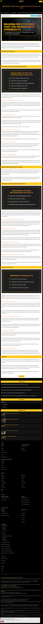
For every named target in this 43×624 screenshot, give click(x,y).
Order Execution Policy (5, 542)
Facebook (23, 515)
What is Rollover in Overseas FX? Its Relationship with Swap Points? (13, 392)
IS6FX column (39, 15)
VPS (2, 490)
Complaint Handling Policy (6, 548)
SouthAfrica (5, 529)
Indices (2, 450)
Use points (3, 562)
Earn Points (3, 560)
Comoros (4, 527)
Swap (2, 465)
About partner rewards (26, 502)
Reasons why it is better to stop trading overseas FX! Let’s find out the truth (14, 384)
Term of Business (3, 577)
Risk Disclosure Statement (6, 546)
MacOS (2, 480)
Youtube (23, 519)
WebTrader (3, 486)
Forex (2, 446)
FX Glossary (4, 406)
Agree (2, 621)
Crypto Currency (4, 456)
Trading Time (3, 469)
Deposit (23, 448)
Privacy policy (3, 534)
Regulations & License (5, 515)
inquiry (2, 570)
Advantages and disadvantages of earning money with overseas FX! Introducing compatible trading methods (20, 387)
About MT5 (23, 476)
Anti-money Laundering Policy (13, 577)
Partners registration (5, 497)
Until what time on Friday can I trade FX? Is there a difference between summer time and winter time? (19, 395)
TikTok (23, 517)
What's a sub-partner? (25, 499)
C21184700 (34, 590)
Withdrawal (23, 450)
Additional (3, 467)
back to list (21, 376)
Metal (2, 448)
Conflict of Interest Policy (5, 544)
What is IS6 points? (4, 558)
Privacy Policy (18, 619)
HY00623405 (5, 585)
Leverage (3, 460)
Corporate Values (4, 513)
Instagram (23, 513)
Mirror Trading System (25, 504)
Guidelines (3, 531)
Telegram (23, 521)
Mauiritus (4, 528)
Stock (2, 454)
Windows (2, 478)
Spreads (2, 462)
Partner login (3, 499)
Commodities (3, 452)
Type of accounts (24, 446)
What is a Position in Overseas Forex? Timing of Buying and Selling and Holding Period (16, 390)
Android (2, 484)
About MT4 (3, 476)
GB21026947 (3, 591)
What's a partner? (25, 497)
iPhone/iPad (3, 482)
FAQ (2, 568)
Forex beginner (33, 15)
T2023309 (14, 585)
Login (41, 1)
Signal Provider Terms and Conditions (8, 553)
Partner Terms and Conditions (6, 550)
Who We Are (3, 511)
